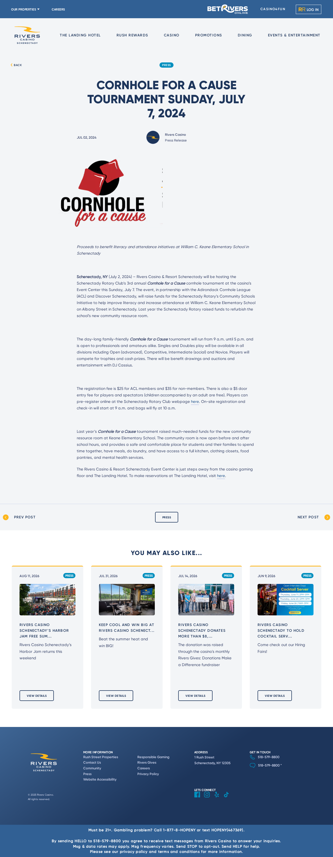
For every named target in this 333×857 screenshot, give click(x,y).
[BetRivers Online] (228, 9)
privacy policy (134, 851)
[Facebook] (199, 798)
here (195, 401)
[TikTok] (228, 798)
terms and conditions (179, 851)
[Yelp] (218, 798)
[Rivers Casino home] (27, 35)
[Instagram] (209, 798)
